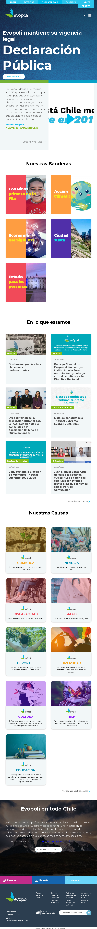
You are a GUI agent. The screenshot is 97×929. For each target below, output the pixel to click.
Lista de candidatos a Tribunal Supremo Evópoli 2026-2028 (68, 420)
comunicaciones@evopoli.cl (53, 841)
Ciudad (61, 237)
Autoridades (86, 893)
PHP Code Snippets (38, 928)
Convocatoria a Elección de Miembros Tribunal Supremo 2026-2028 (25, 474)
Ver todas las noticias (78, 501)
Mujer (13, 2)
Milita (87, 2)
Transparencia (50, 2)
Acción (63, 194)
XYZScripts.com (60, 928)
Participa (71, 2)
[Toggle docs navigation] (90, 16)
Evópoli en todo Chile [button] (46, 849)
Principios (55, 898)
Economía (21, 237)
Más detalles (14, 76)
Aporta (86, 6)
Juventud (29, 2)
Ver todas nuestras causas (75, 791)
